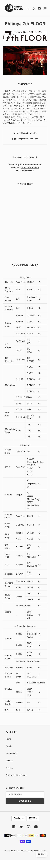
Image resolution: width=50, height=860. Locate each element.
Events (9, 746)
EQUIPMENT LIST (25, 264)
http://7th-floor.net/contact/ (28, 164)
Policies (9, 768)
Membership (11, 753)
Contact (9, 760)
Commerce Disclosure (16, 775)
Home (8, 739)
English (17, 818)
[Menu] (45, 8)
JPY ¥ (32, 818)
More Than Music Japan (20, 851)
